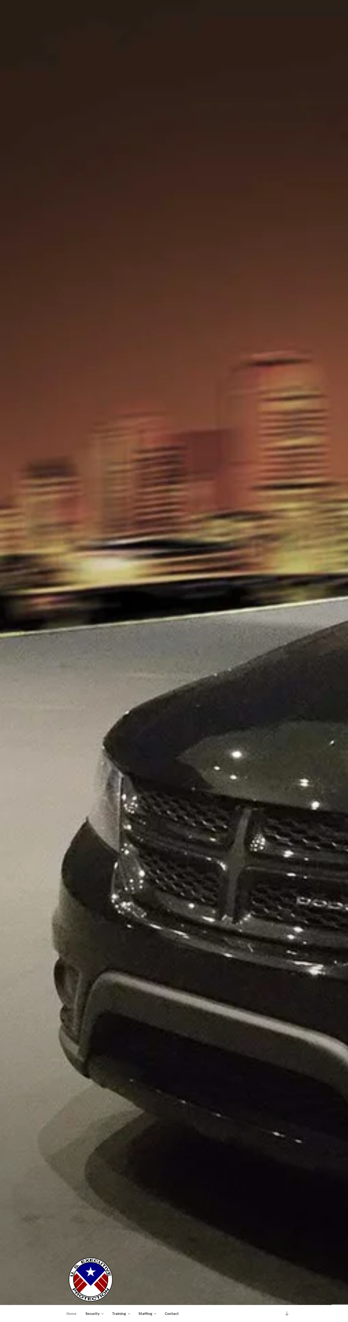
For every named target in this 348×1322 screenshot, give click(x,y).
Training (119, 1314)
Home (71, 1314)
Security (92, 1314)
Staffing (145, 1314)
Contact (172, 1314)
